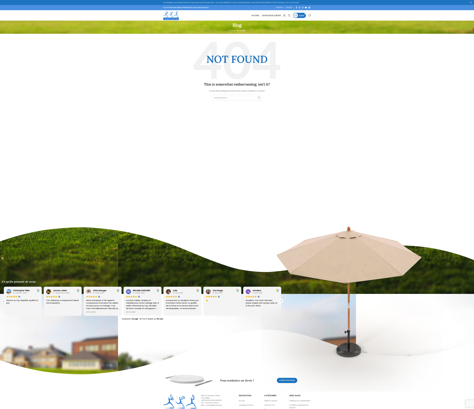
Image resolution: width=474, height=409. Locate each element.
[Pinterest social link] (309, 7)
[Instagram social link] (302, 7)
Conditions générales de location (298, 406)
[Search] (289, 15)
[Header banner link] (237, 2)
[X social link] (299, 7)
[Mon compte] (284, 15)
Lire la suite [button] (51, 312)
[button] (4, 301)
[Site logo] (171, 15)
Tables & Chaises (270, 401)
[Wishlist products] (309, 15)
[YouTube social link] (306, 7)
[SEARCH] (259, 97)
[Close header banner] (471, 2)
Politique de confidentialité (299, 401)
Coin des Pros (269, 405)
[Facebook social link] (296, 7)
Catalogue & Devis (246, 405)
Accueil (242, 401)
